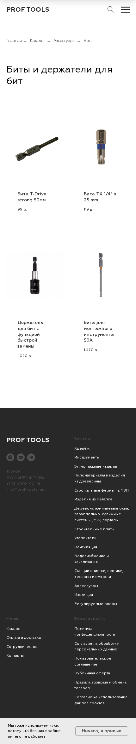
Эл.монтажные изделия (96, 466)
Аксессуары (64, 40)
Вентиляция (85, 547)
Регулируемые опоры (95, 604)
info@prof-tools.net (25, 489)
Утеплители (85, 538)
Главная (14, 40)
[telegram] (31, 457)
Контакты (15, 655)
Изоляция (83, 594)
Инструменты (87, 457)
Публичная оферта (92, 673)
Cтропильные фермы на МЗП (101, 490)
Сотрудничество (22, 646)
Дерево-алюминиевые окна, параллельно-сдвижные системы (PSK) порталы (101, 514)
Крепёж (82, 448)
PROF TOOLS (27, 10)
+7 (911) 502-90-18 (23, 484)
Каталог (37, 40)
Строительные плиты (94, 529)
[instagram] (10, 457)
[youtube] (21, 457)
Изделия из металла (93, 499)
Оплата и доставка (23, 637)
